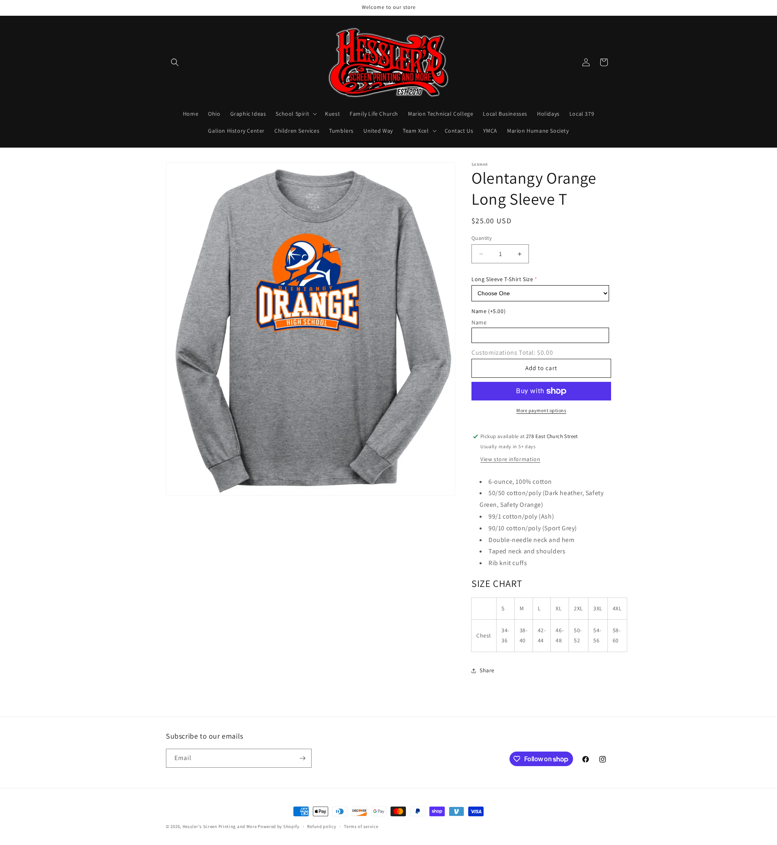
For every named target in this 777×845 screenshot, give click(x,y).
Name (488, 311)
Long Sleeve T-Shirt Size (502, 279)
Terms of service (361, 826)
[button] (175, 62)
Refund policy (321, 826)
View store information (510, 459)
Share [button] (487, 670)
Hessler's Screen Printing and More (220, 826)
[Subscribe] (302, 758)
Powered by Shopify (278, 826)
